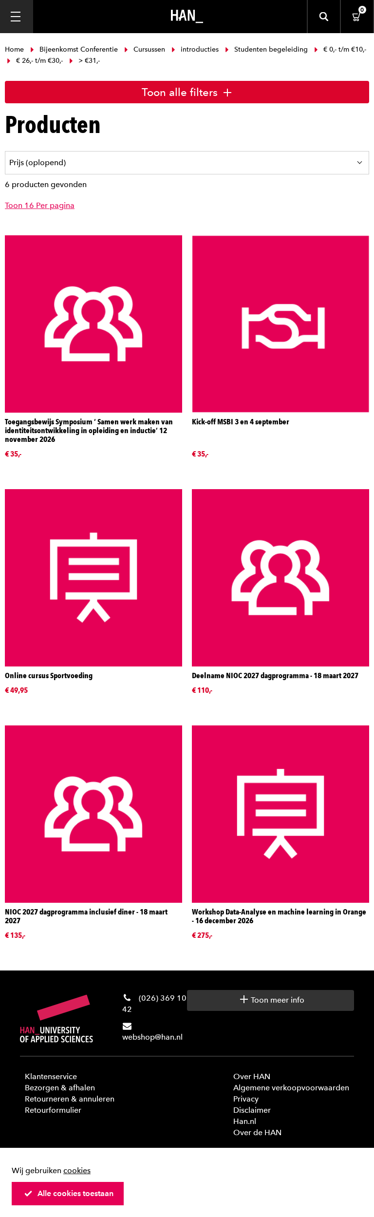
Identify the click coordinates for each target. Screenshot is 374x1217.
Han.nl (244, 1121)
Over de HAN (257, 1132)
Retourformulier (53, 1110)
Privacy (246, 1098)
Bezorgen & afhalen (60, 1087)
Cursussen (149, 49)
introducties (200, 49)
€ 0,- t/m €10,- (343, 49)
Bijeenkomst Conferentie (78, 49)
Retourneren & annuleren (69, 1098)
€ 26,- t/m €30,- (39, 61)
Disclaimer (252, 1110)
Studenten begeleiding (271, 49)
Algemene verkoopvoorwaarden (291, 1087)
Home (15, 49)
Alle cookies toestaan (75, 1193)
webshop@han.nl (152, 1037)
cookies (77, 1170)
